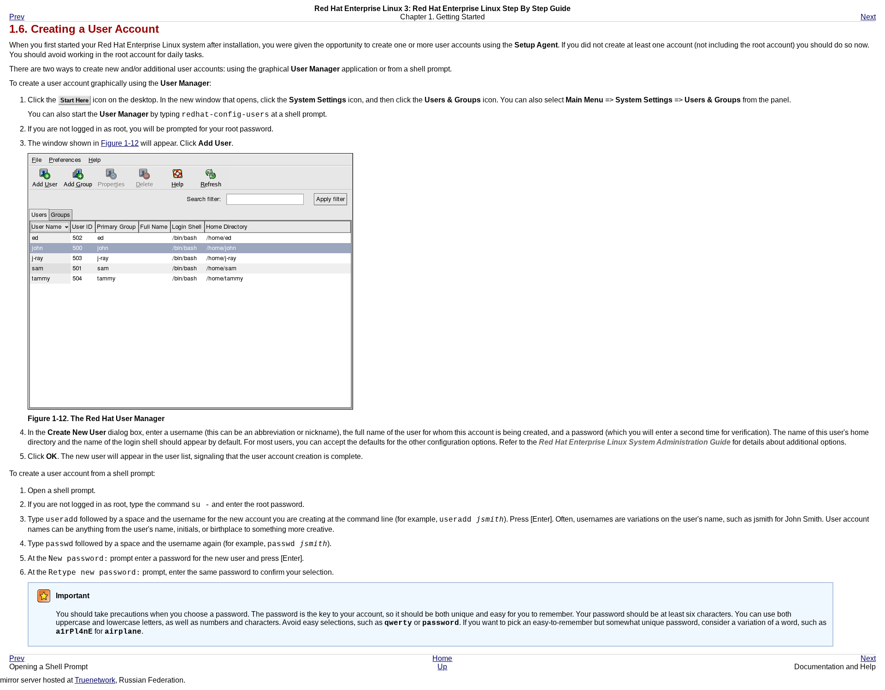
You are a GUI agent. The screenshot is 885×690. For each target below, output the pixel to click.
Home (442, 658)
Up (442, 667)
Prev (16, 17)
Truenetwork (95, 680)
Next (868, 17)
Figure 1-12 (120, 143)
